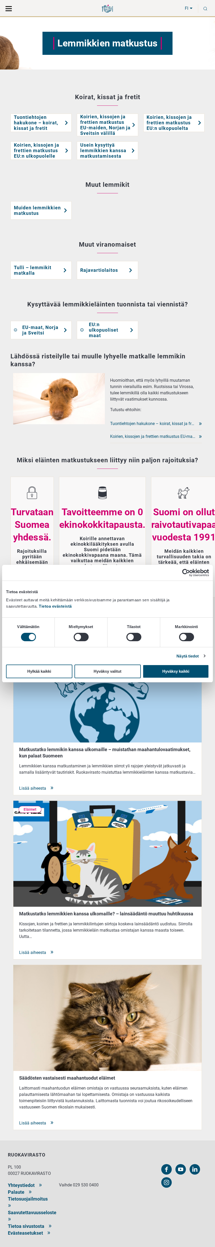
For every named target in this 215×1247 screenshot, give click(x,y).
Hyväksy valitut (107, 671)
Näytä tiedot (187, 656)
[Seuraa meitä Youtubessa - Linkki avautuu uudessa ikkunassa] (180, 1169)
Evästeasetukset (25, 1233)
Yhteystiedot (21, 1185)
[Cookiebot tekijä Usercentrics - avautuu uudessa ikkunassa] (186, 573)
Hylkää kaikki (39, 671)
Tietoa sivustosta (26, 1226)
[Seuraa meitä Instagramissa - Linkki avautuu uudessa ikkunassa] (166, 1182)
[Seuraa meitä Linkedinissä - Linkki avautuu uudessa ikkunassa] (195, 1169)
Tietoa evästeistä (55, 606)
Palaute (16, 1192)
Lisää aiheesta (32, 788)
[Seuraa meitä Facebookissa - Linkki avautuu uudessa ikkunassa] (166, 1169)
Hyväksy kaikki (175, 671)
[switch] (81, 637)
